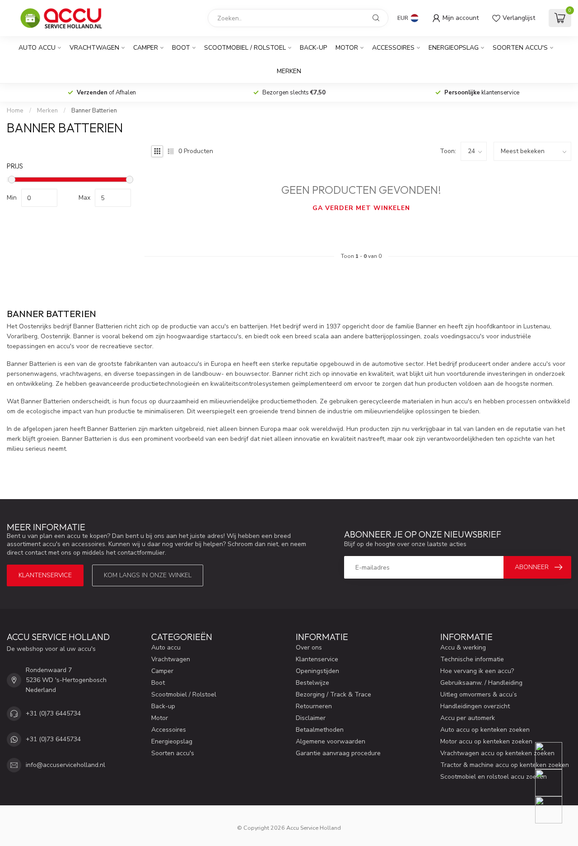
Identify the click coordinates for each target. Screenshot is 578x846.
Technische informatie (472, 659)
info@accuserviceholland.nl (65, 765)
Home (15, 111)
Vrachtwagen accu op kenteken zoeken (497, 753)
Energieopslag (454, 47)
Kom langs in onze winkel (147, 575)
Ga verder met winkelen (361, 208)
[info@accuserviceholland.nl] (554, 782)
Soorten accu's (520, 47)
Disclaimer (311, 718)
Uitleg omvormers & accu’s (478, 694)
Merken (289, 71)
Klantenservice (45, 575)
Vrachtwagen (94, 47)
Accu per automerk (467, 718)
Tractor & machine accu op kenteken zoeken (504, 765)
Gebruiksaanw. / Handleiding (481, 682)
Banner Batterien (94, 111)
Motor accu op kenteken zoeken (486, 741)
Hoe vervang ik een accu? (477, 671)
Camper (145, 47)
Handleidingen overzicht (475, 706)
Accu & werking (463, 647)
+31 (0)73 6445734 (53, 713)
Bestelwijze (312, 682)
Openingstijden (317, 671)
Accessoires (393, 47)
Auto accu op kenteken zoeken (485, 729)
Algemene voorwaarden (330, 741)
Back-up (313, 47)
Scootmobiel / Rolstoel (245, 47)
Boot (181, 47)
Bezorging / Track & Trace (333, 694)
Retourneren (314, 706)
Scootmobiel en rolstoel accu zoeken (493, 776)
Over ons (309, 647)
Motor (347, 47)
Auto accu (37, 47)
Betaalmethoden (320, 729)
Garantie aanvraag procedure (338, 753)
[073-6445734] (554, 755)
